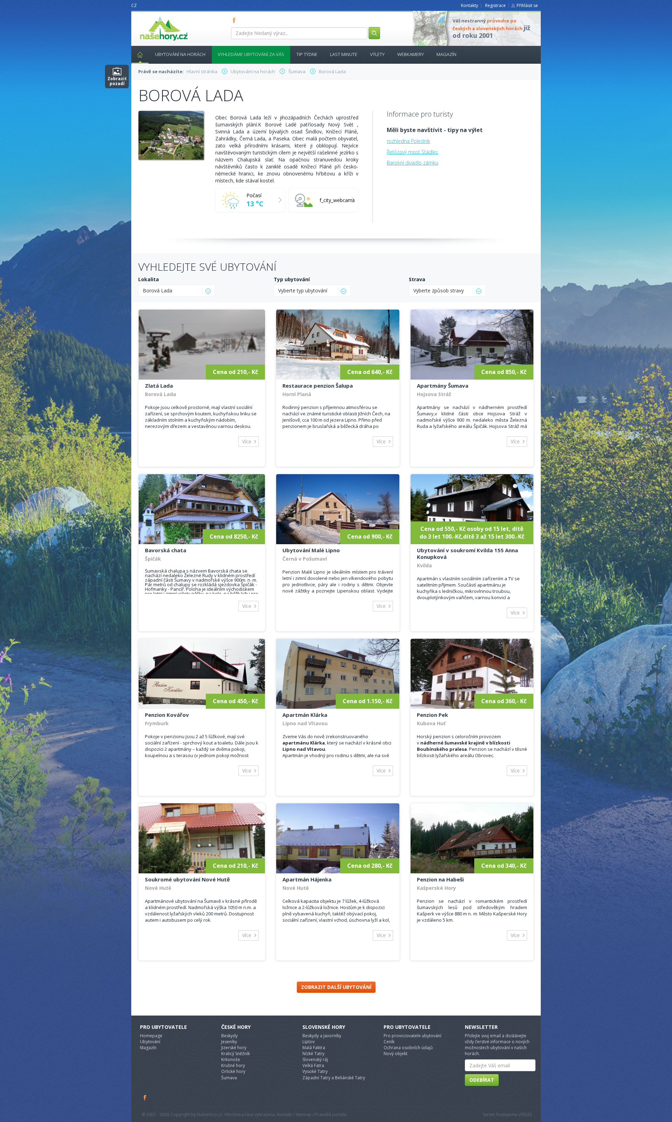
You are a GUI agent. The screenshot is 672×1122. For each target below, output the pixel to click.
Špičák (153, 558)
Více (246, 441)
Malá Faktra (313, 1048)
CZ (134, 5)
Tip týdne (306, 54)
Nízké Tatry (313, 1054)
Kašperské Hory (436, 888)
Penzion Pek (432, 714)
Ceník (389, 1042)
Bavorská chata (165, 550)
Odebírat (481, 1079)
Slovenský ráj (315, 1059)
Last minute (343, 54)
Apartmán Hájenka (306, 879)
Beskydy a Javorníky (321, 1036)
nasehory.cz (151, 16)
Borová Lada (160, 394)
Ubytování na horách (180, 54)
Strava (417, 279)
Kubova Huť (431, 723)
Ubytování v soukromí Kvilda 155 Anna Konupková (467, 553)
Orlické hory (233, 1071)
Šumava (229, 1078)
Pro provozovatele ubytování (412, 1036)
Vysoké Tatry (315, 1071)
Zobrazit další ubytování (336, 987)
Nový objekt (395, 1054)
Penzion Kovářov (167, 714)
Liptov (308, 1042)
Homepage (151, 1036)
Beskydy (229, 1036)
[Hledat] (374, 33)
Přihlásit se (527, 5)
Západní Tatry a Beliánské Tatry (333, 1078)
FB (235, 20)
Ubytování (150, 1042)
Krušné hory (233, 1065)
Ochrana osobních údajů (408, 1048)
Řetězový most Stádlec (412, 151)
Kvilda (424, 565)
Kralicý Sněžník (235, 1054)
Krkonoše (230, 1059)
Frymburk (157, 723)
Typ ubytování (292, 279)
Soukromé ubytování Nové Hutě (187, 879)
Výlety (377, 54)
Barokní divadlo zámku (412, 162)
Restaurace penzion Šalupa (317, 385)
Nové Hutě (158, 888)
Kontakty (469, 5)
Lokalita (148, 279)
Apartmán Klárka (304, 714)
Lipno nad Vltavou (305, 723)
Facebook (145, 1097)
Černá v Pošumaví (304, 558)
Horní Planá (296, 394)
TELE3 (526, 1114)
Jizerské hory (233, 1048)
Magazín (446, 54)
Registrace (495, 5)
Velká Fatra (313, 1065)
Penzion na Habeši (440, 879)
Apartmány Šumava (442, 385)
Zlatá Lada (159, 385)
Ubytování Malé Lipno (311, 550)
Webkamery (410, 54)
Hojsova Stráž (434, 394)
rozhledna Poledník (408, 141)
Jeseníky (229, 1042)
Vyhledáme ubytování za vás (251, 54)
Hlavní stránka (140, 55)
